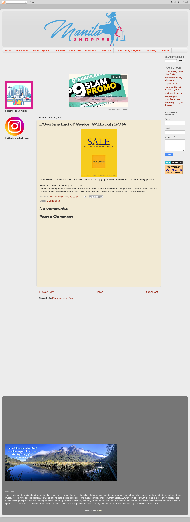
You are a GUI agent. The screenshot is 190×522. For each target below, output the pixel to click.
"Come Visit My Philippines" (129, 50)
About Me (106, 50)
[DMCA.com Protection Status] (174, 164)
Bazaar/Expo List (41, 50)
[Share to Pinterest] (101, 196)
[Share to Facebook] (98, 196)
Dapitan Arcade (172, 83)
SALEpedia (59, 50)
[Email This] (90, 196)
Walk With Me (21, 50)
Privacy (165, 50)
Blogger (100, 511)
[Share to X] (95, 196)
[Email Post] (85, 197)
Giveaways (152, 50)
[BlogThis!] (92, 196)
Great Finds (75, 50)
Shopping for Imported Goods (172, 97)
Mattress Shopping (173, 93)
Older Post (151, 291)
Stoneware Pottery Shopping (173, 78)
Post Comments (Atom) (63, 298)
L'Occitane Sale (54, 201)
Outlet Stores (91, 50)
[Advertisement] (93, 61)
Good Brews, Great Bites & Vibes (174, 73)
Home (8, 50)
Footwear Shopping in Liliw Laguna (174, 88)
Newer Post (46, 291)
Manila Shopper (57, 197)
